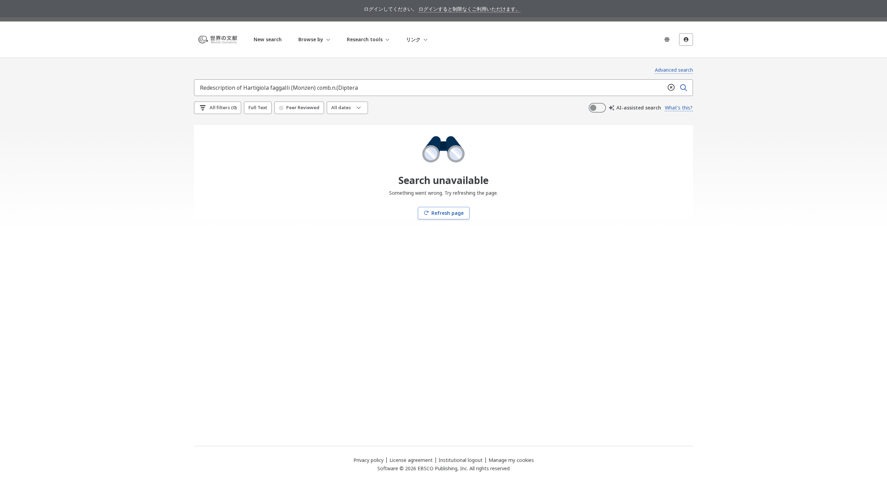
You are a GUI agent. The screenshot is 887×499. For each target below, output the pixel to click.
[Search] (683, 87)
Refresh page (447, 213)
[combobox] (429, 87)
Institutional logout (461, 460)
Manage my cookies (511, 460)
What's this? (679, 107)
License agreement (411, 460)
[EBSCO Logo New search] (219, 39)
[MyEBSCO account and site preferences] (686, 39)
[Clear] (671, 87)
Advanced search (674, 70)
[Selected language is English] (667, 39)
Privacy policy (368, 460)
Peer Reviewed (302, 107)
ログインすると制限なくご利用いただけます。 (469, 9)
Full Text (257, 107)
